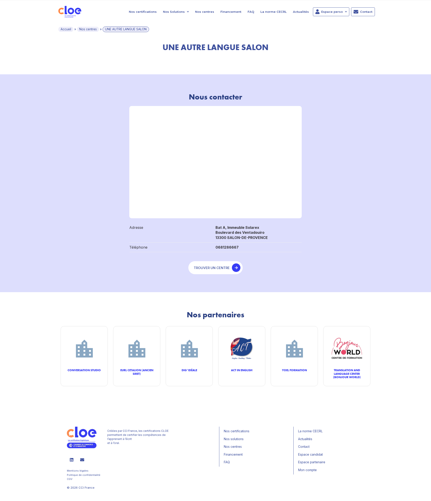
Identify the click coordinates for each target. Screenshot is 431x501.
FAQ (251, 11)
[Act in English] (242, 348)
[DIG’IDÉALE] (189, 348)
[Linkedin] (71, 459)
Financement (230, 11)
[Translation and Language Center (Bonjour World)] (347, 348)
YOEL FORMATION (294, 370)
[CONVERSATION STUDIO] (84, 348)
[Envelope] (82, 459)
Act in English (242, 370)
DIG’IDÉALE (189, 370)
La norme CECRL (273, 11)
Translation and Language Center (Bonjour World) (347, 373)
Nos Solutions (174, 11)
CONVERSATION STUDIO (84, 370)
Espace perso (332, 11)
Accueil (66, 29)
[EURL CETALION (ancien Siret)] (137, 348)
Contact (366, 11)
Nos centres (204, 11)
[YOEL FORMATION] (294, 348)
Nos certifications (143, 11)
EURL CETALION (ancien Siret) (136, 371)
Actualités (301, 11)
